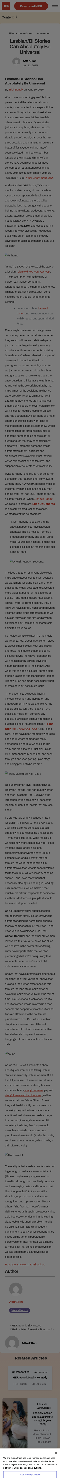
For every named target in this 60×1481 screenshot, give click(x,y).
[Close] (56, 1453)
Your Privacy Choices (30, 1474)
